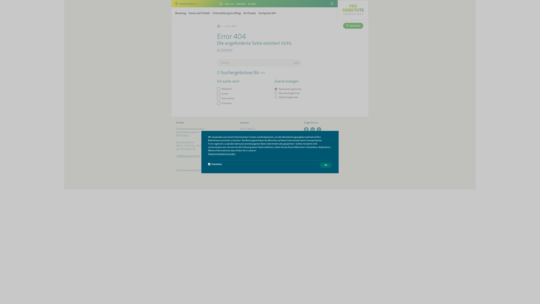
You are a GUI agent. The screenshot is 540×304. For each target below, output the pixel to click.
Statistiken (217, 164)
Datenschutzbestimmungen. (222, 153)
